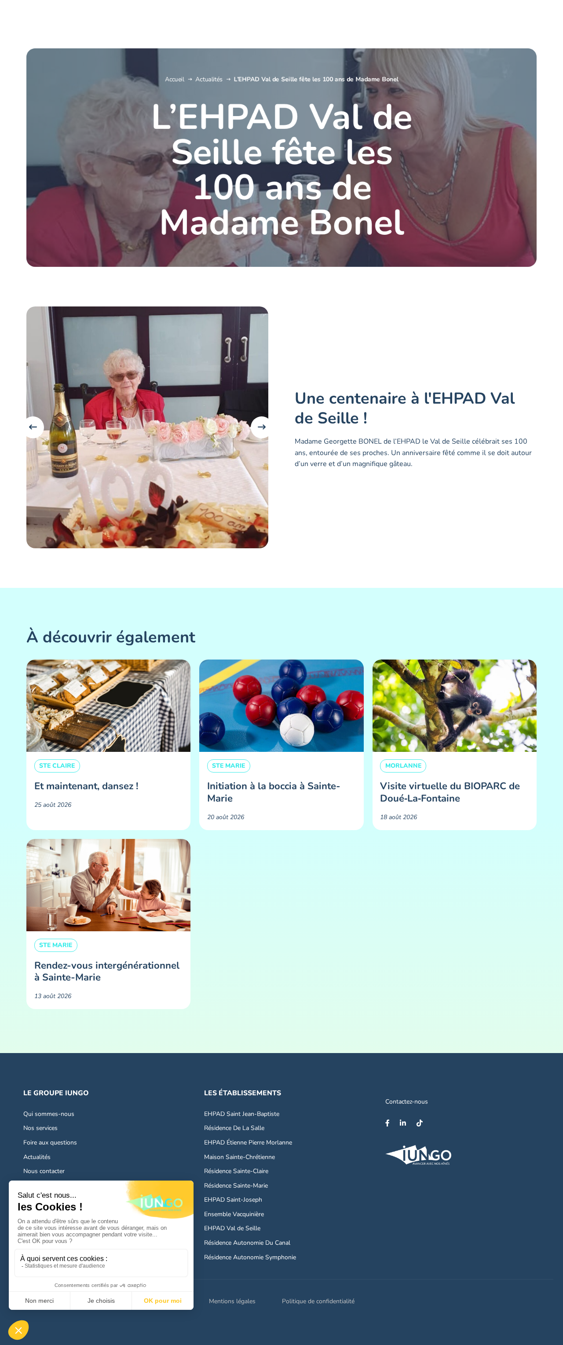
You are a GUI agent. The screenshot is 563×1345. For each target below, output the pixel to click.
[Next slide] (262, 427)
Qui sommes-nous (48, 1114)
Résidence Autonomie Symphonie (250, 1257)
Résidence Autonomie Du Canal (247, 1243)
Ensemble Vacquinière (234, 1214)
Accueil (174, 79)
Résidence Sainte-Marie (236, 1185)
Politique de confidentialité (318, 1301)
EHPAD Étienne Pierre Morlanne (248, 1142)
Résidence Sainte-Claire (236, 1171)
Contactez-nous (406, 1101)
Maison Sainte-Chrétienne (239, 1157)
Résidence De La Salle (234, 1128)
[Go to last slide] (33, 427)
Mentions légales (232, 1301)
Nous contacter (44, 1171)
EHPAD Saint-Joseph (233, 1200)
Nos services (40, 1128)
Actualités (209, 79)
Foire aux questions (50, 1142)
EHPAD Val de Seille (232, 1228)
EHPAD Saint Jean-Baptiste (241, 1114)
